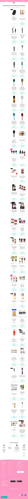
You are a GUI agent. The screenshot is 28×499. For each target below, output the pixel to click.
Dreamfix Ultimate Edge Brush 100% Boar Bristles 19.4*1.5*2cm (14, 411)
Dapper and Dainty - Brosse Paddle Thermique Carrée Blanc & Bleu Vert (14, 122)
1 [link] (13, 439)
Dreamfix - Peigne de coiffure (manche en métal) (14, 53)
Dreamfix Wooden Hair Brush (22, 301)
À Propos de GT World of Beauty (11, 464)
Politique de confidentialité (10, 468)
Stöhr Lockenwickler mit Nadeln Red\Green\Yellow (14, 340)
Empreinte (9, 473)
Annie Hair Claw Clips (14, 430)
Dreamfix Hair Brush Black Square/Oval (22, 285)
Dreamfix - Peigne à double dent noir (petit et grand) (14, 37)
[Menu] (2, 3)
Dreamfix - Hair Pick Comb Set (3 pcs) (22, 158)
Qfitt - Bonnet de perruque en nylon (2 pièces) (22, 194)
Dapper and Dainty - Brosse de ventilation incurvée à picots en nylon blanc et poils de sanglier (22, 105)
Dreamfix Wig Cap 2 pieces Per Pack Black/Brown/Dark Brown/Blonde (22, 431)
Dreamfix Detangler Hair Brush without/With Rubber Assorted (22, 358)
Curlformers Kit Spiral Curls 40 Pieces (14, 228)
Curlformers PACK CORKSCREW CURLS (14, 247)
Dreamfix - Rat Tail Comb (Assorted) (14, 176)
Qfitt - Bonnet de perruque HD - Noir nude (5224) (22, 211)
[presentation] (25, 263)
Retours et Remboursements (4, 474)
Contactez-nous (4, 464)
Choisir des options (22, 24)
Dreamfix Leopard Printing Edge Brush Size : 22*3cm (22, 411)
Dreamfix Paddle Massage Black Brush (22, 392)
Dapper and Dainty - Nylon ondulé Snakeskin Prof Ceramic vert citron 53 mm (22, 88)
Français (10, 495)
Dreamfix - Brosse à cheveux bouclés (22, 19)
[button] (22, 3)
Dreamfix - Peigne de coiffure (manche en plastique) (22, 36)
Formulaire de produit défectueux (3, 471)
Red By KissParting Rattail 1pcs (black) (22, 376)
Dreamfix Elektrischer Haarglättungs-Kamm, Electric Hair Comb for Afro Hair (22, 320)
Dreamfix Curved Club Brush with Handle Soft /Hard (22, 247)
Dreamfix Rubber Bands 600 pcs (22, 266)
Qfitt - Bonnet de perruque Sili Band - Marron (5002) (14, 211)
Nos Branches (10, 466)
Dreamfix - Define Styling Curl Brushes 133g (14, 159)
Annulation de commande (3, 477)
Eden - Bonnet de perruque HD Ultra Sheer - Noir (22, 177)
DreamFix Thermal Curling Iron (14, 394)
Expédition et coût (10, 470)
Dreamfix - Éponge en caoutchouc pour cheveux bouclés (14, 18)
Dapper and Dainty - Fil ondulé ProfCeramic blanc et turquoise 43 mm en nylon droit (22, 71)
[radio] (21, 16)
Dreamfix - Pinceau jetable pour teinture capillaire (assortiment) (22, 54)
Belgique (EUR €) (4, 495)
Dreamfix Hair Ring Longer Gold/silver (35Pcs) (14, 358)
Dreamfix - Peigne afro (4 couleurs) (22, 140)
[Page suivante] (23, 440)
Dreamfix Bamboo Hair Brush (14, 301)
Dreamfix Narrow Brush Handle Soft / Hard (14, 266)
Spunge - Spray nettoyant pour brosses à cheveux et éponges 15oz (14, 105)
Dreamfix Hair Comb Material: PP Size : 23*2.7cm (14, 376)
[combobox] (14, 34)
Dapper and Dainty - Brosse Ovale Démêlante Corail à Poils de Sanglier (22, 122)
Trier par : (9, 7)
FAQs (2, 466)
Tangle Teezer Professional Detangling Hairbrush (22, 229)
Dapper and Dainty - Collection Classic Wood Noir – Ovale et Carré (14, 141)
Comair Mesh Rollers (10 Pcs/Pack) (14, 319)
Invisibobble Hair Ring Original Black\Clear (22, 339)
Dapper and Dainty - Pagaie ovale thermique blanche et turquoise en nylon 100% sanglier (14, 88)
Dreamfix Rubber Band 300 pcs (14, 285)
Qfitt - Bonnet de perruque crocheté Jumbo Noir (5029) (14, 193)
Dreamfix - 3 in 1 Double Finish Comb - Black (14, 70)
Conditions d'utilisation (3, 468)
